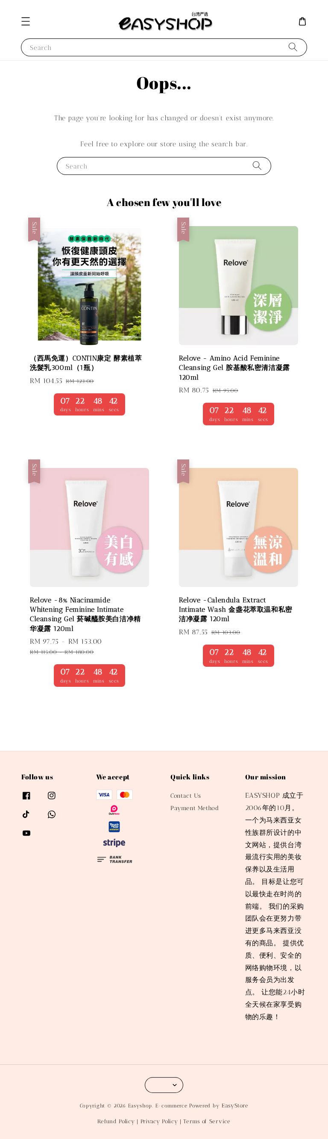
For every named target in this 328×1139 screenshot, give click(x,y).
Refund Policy (116, 1121)
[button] (25, 21)
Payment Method (194, 808)
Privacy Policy (159, 1121)
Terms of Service (206, 1121)
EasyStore (235, 1105)
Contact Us (185, 795)
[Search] (293, 47)
